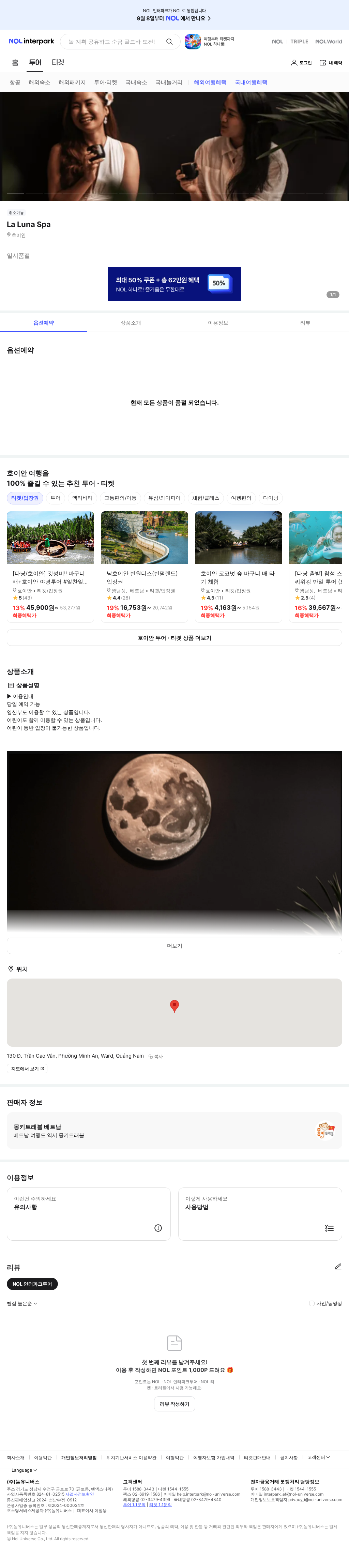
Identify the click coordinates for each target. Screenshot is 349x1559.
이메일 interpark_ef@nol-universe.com (287, 1494)
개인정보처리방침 (79, 1457)
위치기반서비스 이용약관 (131, 1457)
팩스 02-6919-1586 (141, 1494)
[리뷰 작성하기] (338, 1267)
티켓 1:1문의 (160, 1504)
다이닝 (270, 498)
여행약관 (175, 1457)
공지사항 (289, 1457)
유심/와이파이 (164, 498)
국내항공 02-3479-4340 (198, 1499)
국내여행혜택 (251, 82)
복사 (158, 1056)
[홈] (15, 62)
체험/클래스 (205, 498)
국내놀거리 (169, 82)
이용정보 (218, 322)
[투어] (35, 62)
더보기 (174, 945)
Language (22, 1470)
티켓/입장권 (25, 498)
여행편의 (241, 498)
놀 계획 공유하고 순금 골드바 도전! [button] (112, 41)
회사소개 (16, 1457)
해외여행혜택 (210, 82)
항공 (15, 82)
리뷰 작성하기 (174, 1404)
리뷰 (305, 322)
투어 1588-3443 (138, 1489)
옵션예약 (43, 322)
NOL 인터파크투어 (32, 1284)
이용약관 (43, 1457)
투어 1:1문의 (134, 1504)
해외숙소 (39, 82)
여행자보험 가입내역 (213, 1457)
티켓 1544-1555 (173, 1489)
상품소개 (131, 322)
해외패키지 (72, 82)
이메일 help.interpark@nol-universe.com (202, 1494)
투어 (55, 498)
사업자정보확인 (79, 1494)
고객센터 (316, 1457)
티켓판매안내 (257, 1457)
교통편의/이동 (120, 498)
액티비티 (82, 498)
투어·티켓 (105, 82)
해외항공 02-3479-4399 (146, 1499)
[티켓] (58, 62)
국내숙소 (136, 82)
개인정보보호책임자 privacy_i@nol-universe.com (296, 1499)
